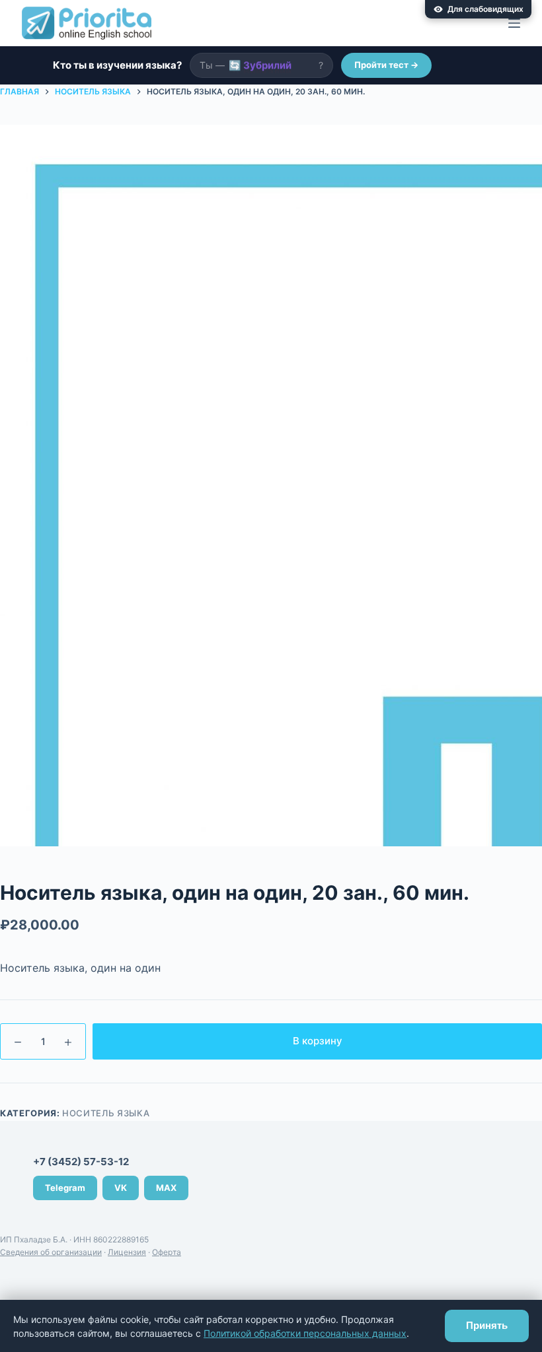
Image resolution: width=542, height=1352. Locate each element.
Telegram (65, 1187)
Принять (487, 1325)
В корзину (317, 1040)
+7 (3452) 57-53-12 (81, 1161)
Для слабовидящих (485, 9)
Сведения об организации (51, 1252)
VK (120, 1187)
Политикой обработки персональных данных (305, 1333)
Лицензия (127, 1252)
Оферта (166, 1252)
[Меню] (514, 23)
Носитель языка (105, 1113)
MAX (166, 1187)
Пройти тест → (386, 64)
